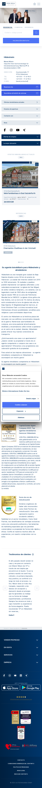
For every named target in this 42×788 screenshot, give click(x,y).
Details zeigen (31, 398)
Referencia (29, 27)
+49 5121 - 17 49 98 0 (23, 76)
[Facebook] (5, 130)
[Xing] (24, 130)
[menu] (38, 4)
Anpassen (20, 411)
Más (21, 157)
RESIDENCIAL (8, 27)
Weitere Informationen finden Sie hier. (16, 391)
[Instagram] (11, 130)
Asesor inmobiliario (15, 598)
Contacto (21, 730)
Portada (6, 598)
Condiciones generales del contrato (21, 733)
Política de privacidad (21, 737)
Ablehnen (21, 417)
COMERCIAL (18, 27)
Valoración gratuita (21, 40)
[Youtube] (17, 130)
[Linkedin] (21, 645)
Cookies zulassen (21, 405)
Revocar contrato (21, 743)
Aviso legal (21, 740)
